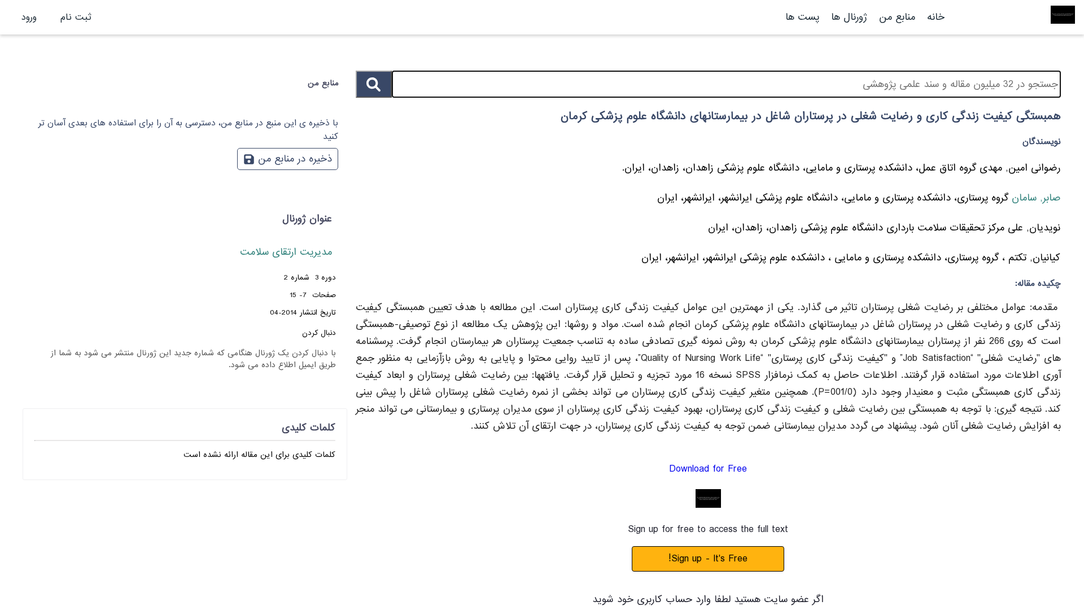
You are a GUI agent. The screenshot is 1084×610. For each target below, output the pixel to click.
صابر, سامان (1034, 198)
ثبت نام (75, 17)
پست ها (802, 17)
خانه (936, 17)
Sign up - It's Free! (708, 559)
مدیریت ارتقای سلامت (286, 252)
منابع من (895, 17)
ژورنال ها (849, 17)
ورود (29, 17)
